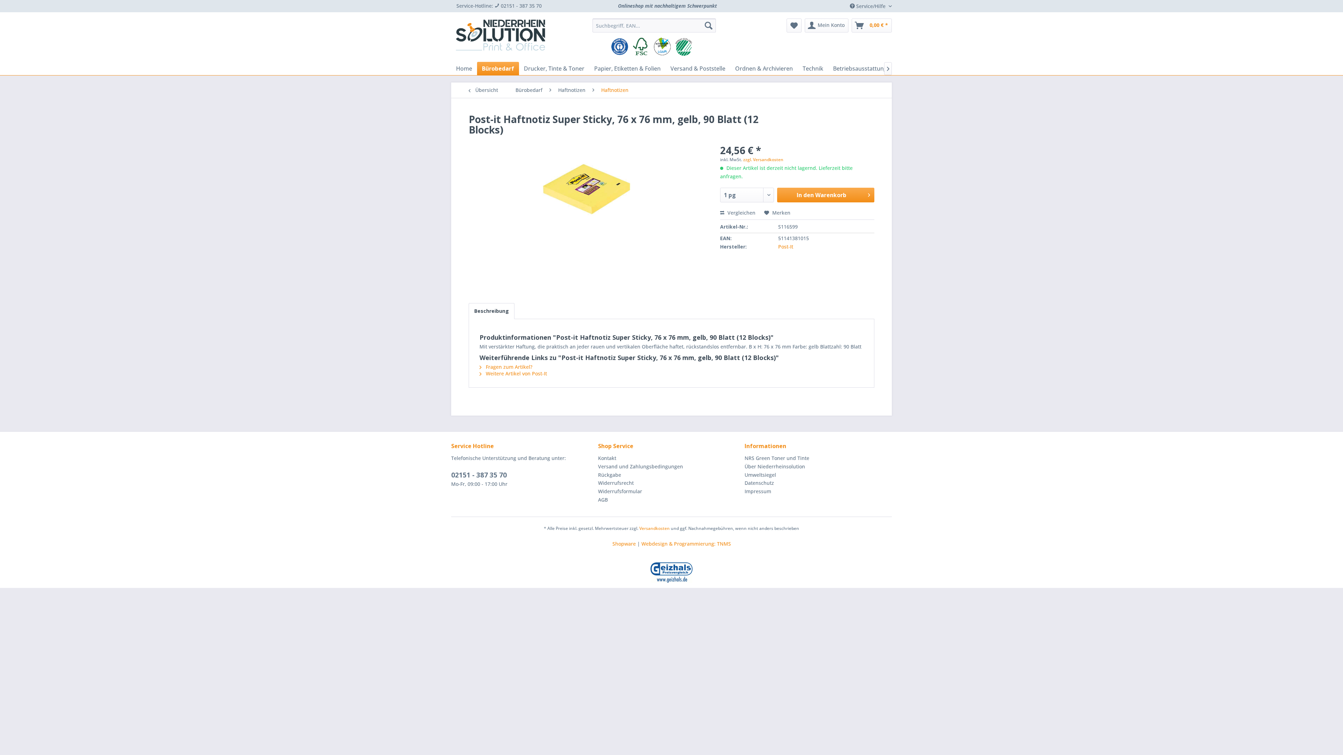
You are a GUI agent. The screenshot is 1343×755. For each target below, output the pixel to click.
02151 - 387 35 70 (479, 475)
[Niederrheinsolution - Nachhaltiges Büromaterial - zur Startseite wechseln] (500, 38)
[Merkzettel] (794, 26)
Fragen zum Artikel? (508, 367)
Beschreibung (491, 311)
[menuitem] (654, 26)
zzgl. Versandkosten (763, 160)
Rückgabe (609, 475)
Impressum (758, 491)
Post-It (785, 246)
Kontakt (607, 458)
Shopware (624, 543)
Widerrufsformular (620, 491)
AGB (603, 499)
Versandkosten (654, 528)
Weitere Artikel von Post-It (515, 373)
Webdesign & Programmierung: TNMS (686, 543)
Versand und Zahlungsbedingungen (640, 466)
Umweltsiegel (760, 475)
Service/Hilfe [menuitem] (871, 6)
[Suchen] (708, 26)
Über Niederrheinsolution (775, 466)
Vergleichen (740, 212)
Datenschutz (759, 483)
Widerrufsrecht (616, 483)
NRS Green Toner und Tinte (777, 458)
